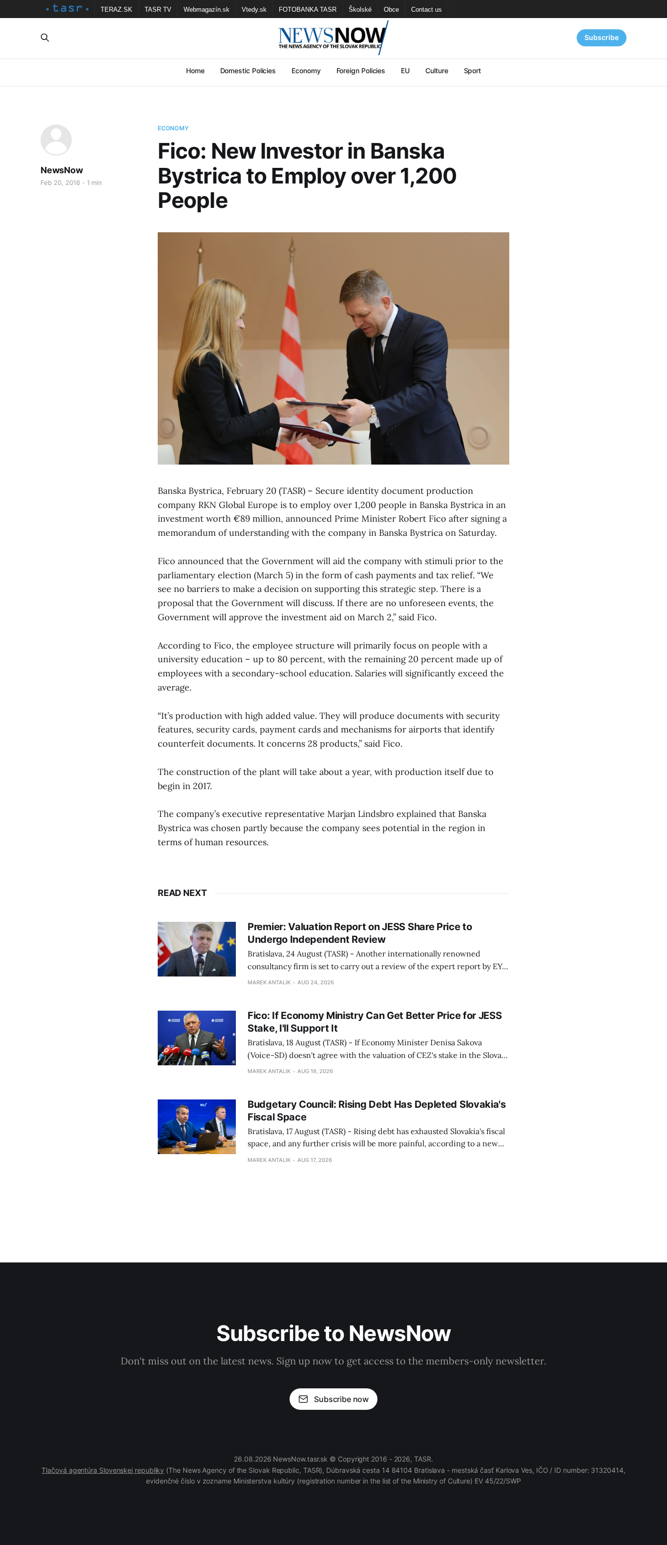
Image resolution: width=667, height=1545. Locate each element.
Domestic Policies (248, 70)
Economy (306, 70)
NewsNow (62, 170)
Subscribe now (341, 1399)
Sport (472, 70)
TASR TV (158, 9)
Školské (360, 9)
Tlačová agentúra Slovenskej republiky (103, 1470)
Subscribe (601, 37)
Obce (391, 9)
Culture (436, 70)
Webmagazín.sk (206, 9)
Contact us (426, 9)
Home (195, 70)
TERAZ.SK (116, 9)
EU (405, 70)
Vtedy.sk (254, 9)
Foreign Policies (361, 70)
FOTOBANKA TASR (307, 9)
